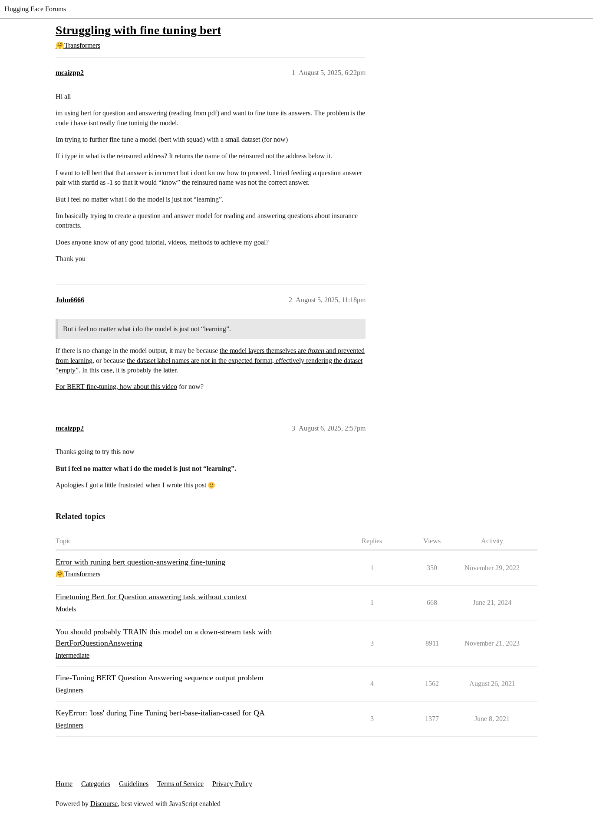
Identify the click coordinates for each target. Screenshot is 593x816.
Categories (95, 783)
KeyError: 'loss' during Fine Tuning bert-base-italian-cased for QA (160, 712)
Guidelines (133, 783)
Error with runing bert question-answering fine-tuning (140, 562)
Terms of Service (180, 783)
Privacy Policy (232, 783)
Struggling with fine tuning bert (138, 30)
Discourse (104, 803)
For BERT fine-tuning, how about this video (116, 386)
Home (64, 783)
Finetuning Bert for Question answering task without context (151, 596)
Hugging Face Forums (35, 9)
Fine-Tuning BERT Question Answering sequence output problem (160, 677)
